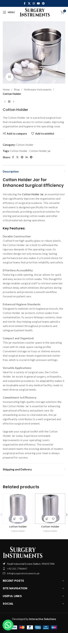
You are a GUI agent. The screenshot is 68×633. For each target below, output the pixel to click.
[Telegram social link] (31, 157)
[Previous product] (5, 102)
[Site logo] (34, 12)
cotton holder (18, 526)
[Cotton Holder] (50, 509)
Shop (17, 89)
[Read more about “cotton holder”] (15, 519)
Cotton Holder (12, 93)
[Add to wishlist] (21, 519)
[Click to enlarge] (9, 77)
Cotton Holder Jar (33, 194)
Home (6, 89)
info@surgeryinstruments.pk (23, 573)
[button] (8, 625)
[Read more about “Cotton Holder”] (47, 519)
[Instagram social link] (34, 3)
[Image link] (23, 552)
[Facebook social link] (24, 3)
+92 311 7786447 (17, 568)
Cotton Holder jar (40, 150)
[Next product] (13, 102)
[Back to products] (9, 102)
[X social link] (29, 3)
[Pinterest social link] (43, 3)
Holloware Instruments (37, 89)
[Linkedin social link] (26, 157)
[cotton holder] (18, 509)
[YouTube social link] (38, 3)
